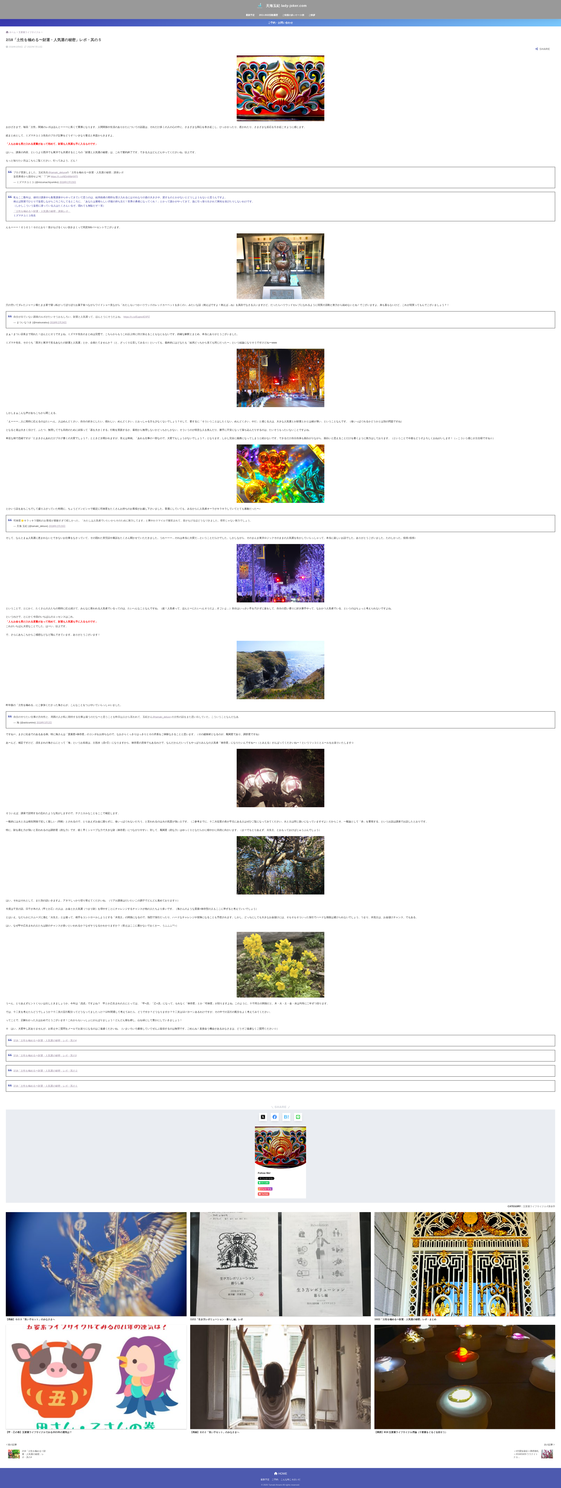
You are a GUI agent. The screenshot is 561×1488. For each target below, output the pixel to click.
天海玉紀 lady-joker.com (286, 6)
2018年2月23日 (67, 182)
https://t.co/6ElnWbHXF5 (64, 176)
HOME (282, 1473)
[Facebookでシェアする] (275, 1117)
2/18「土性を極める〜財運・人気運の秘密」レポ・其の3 (45, 1055)
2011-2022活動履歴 (268, 15)
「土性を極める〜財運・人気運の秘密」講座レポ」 (42, 211)
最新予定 (250, 15)
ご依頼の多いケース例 (293, 15)
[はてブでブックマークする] (286, 1117)
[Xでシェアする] (263, 1117)
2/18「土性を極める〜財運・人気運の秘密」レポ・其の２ (45, 1070)
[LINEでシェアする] (298, 1117)
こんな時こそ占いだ (290, 1479)
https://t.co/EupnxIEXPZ (136, 316)
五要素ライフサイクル (534, 1206)
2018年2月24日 (58, 322)
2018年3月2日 (44, 722)
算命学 (551, 1206)
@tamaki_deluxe (57, 172)
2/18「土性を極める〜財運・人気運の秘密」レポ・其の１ (45, 1086)
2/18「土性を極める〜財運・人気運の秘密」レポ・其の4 (45, 1040)
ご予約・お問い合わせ (280, 22)
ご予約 (275, 1479)
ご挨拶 (312, 15)
